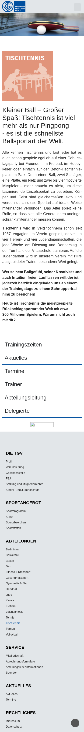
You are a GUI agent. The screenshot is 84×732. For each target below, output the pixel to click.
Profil (9, 461)
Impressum (13, 721)
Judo (9, 594)
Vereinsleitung (15, 467)
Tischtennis (13, 623)
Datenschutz (14, 726)
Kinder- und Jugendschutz (22, 490)
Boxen (10, 560)
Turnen (10, 628)
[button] (77, 7)
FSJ (8, 478)
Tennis (10, 617)
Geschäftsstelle (15, 473)
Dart (8, 566)
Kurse (9, 517)
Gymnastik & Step (17, 583)
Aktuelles (12, 694)
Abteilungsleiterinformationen (24, 667)
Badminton (13, 549)
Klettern (11, 606)
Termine (11, 699)
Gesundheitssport (17, 577)
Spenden (12, 672)
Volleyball (12, 634)
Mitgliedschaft (14, 655)
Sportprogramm (16, 511)
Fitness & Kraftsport (18, 572)
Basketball (12, 555)
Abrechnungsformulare (20, 661)
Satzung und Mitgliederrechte (24, 484)
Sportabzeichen (16, 522)
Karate (10, 600)
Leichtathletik (14, 611)
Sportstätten (13, 528)
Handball (12, 589)
